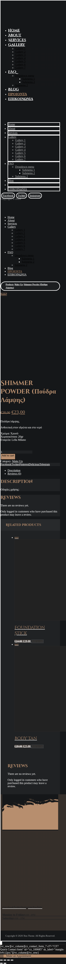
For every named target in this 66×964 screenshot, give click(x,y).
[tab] (34, 470)
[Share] (5, 960)
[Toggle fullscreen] (8, 960)
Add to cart (8, 455)
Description (14, 470)
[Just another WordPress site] (9, 22)
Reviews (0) (14, 473)
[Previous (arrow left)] (1, 963)
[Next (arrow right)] (5, 963)
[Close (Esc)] (1, 960)
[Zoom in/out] (12, 960)
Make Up (17, 461)
